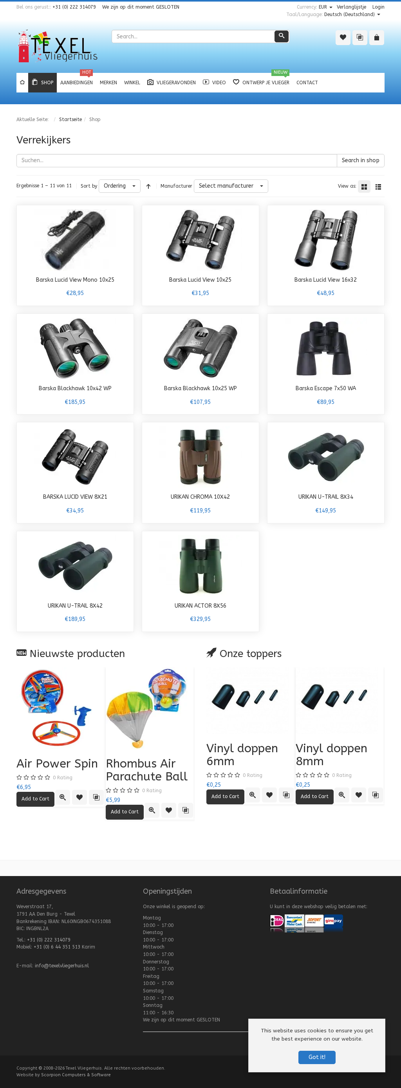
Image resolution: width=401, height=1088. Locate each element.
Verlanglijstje (351, 7)
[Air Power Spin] (61, 708)
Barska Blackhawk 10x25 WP (200, 388)
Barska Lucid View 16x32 (325, 280)
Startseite (70, 119)
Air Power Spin (57, 764)
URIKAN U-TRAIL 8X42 (75, 606)
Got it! (317, 1057)
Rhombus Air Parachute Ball (147, 770)
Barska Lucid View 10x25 (200, 280)
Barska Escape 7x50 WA (326, 388)
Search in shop (360, 160)
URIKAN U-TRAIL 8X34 (325, 497)
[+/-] (148, 186)
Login (378, 7)
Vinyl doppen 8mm (331, 754)
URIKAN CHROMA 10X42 (200, 497)
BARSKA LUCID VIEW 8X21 (75, 497)
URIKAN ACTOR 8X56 (200, 606)
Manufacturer (176, 186)
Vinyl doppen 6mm (242, 754)
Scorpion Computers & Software (76, 1074)
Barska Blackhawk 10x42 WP (75, 388)
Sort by (89, 186)
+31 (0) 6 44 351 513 (57, 947)
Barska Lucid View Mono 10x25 (75, 280)
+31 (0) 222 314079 (74, 7)
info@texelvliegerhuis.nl (62, 966)
